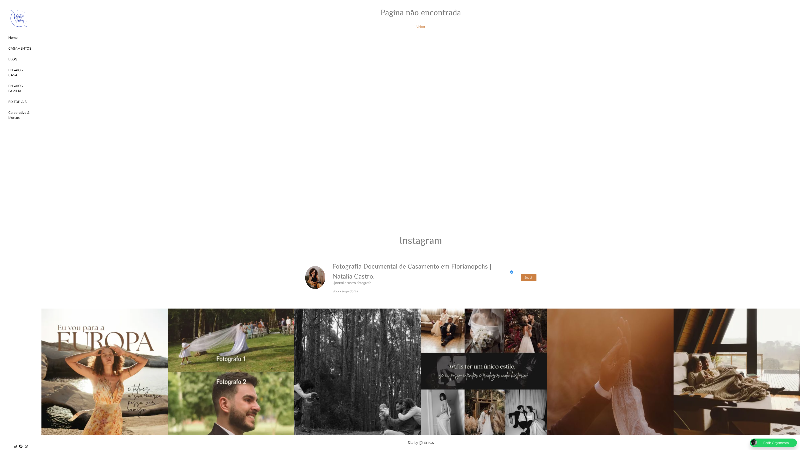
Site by (413, 442)
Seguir (528, 277)
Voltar (420, 27)
